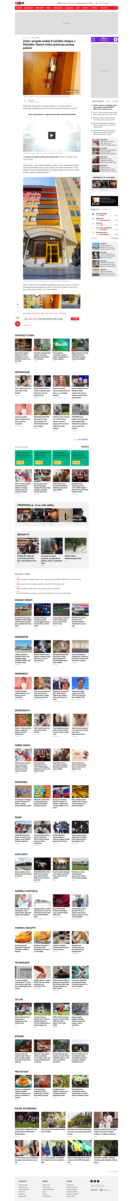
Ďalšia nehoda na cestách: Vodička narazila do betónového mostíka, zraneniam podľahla (80, 356)
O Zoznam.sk (23, 1181)
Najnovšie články (23, 574)
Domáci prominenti (19, 699)
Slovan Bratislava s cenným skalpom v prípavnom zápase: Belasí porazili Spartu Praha (61, 838)
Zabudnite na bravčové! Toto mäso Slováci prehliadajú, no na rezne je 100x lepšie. (42, 948)
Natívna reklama (46, 1196)
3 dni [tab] (108, 101)
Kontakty (69, 1181)
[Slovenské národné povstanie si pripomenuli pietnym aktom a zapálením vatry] (52, 546)
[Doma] (93, 228)
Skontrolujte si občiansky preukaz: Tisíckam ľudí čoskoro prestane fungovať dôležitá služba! (23, 803)
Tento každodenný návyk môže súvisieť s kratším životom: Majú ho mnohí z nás (61, 731)
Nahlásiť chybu (27, 325)
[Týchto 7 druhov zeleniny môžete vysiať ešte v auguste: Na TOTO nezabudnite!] (23, 720)
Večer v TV (106, 209)
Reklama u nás (46, 1185)
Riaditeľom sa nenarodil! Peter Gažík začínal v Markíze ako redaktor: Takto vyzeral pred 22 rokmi (61, 695)
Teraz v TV (95, 209)
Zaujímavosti (58, 8)
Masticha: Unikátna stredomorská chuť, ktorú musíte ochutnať (61, 947)
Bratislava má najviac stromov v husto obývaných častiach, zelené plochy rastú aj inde (79, 622)
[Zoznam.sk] (95, 1190)
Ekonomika (69, 8)
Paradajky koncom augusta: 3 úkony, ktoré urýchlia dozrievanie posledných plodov (60, 1092)
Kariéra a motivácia (26, 891)
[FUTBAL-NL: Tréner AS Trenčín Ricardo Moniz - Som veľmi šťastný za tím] (28, 546)
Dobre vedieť (18, 494)
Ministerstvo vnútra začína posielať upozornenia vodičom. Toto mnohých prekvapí (79, 875)
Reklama (45, 1181)
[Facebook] (91, 1181)
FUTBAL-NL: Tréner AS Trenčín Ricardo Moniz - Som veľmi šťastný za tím (26, 558)
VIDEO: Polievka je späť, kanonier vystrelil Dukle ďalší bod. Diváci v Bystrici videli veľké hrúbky (61, 1021)
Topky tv (86, 8)
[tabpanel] (104, 119)
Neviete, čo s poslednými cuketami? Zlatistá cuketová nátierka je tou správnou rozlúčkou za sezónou (23, 1093)
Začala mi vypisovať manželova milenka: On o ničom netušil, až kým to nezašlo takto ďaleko (108, 201)
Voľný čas (103, 8)
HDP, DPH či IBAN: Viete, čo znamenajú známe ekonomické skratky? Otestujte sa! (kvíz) (42, 803)
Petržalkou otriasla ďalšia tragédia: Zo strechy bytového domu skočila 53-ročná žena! (42, 356)
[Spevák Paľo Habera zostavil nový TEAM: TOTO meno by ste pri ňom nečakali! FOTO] (80, 683)
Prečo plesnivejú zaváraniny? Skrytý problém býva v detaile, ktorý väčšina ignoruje (41, 1092)
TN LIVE (19, 999)
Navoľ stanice (94, 238)
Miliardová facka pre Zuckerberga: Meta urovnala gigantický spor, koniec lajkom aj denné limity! (42, 622)
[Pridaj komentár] (17, 304)
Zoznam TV (23, 534)
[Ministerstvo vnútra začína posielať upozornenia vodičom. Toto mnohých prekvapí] (80, 864)
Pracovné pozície (21, 447)
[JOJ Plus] (93, 233)
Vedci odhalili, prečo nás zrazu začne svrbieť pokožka (42, 730)
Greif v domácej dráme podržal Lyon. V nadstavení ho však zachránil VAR (22, 1020)
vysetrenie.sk (56, 736)
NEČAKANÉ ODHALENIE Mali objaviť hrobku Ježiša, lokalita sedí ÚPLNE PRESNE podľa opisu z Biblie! (60, 659)
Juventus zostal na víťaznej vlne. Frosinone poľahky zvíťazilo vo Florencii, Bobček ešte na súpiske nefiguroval (42, 1021)
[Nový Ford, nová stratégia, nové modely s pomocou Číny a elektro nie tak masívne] (61, 864)
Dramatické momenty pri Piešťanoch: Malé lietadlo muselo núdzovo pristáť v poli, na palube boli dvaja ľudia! (23, 622)
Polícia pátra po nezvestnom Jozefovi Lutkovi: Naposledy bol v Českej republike (61, 356)
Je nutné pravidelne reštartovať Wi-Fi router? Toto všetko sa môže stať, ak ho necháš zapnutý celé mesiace (23, 984)
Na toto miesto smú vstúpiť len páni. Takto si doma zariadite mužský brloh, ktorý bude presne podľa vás (23, 1058)
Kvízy (78, 8)
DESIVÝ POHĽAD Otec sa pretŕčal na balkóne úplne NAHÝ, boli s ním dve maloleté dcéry (43, 593)
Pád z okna (49, 313)
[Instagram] (95, 1181)
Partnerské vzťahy (105, 198)
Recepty (16, 1099)
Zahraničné (29, 8)
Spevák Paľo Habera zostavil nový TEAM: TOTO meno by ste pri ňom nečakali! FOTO (79, 694)
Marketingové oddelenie (72, 1194)
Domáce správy (23, 600)
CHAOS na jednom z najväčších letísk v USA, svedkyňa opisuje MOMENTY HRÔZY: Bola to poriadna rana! (48, 579)
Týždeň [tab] (115, 101)
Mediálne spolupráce (57, 916)
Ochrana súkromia (23, 1187)
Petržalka (63, 313)
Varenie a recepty (25, 927)
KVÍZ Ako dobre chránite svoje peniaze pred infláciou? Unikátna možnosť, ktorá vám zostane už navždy (23, 488)
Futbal (18, 563)
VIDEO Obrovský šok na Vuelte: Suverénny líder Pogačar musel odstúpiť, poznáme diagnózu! (22, 838)
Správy (42, 565)
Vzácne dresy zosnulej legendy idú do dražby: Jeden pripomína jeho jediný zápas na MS (79, 838)
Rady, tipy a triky (18, 916)
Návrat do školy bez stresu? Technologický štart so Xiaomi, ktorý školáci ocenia (79, 766)
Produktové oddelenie (71, 1187)
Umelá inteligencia (76, 988)
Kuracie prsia (75, 953)
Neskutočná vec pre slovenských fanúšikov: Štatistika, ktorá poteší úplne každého (60, 487)
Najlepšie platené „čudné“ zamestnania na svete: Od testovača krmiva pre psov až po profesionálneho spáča (42, 913)
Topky (33, 37)
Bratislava (74, 628)
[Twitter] (98, 1181)
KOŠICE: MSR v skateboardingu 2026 (73, 557)
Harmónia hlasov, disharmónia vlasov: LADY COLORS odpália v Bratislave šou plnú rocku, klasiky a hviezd (80, 488)
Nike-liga (55, 1027)
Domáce (19, 8)
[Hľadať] (116, 8)
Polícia (56, 313)
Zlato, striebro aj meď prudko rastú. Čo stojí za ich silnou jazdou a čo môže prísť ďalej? (79, 803)
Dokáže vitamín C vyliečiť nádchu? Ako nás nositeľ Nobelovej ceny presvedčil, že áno (42, 983)
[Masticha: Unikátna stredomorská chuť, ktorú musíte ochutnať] (61, 937)
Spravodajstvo (69, 1185)
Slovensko (55, 843)
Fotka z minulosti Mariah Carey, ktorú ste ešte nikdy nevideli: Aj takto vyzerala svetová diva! (42, 694)
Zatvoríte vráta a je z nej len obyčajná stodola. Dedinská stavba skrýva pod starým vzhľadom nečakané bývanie (80, 1058)
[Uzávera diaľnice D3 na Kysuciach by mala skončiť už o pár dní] (23, 864)
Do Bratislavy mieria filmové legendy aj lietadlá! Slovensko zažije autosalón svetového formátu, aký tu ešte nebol (42, 488)
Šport (49, 8)
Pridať (76, 319)
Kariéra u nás (22, 1191)
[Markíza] (93, 214)
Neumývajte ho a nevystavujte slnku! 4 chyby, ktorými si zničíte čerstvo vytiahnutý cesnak (80, 1092)
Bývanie (19, 1036)
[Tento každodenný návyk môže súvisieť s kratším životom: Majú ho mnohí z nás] (61, 720)
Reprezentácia (75, 843)
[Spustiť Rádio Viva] (104, 38)
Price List (45, 1194)
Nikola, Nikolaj (82, 3)
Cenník (44, 1191)
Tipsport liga (37, 845)
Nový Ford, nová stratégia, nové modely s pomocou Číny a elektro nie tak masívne (61, 875)
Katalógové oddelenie (71, 1191)
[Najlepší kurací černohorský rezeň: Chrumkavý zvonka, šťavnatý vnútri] (80, 937)
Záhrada (55, 1097)
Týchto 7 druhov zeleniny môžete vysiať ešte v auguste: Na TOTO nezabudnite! (40, 584)
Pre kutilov (21, 1071)
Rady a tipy (55, 951)
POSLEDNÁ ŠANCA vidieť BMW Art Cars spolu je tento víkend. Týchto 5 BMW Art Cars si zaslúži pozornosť (42, 876)
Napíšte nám (22, 1194)
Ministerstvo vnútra (38, 313)
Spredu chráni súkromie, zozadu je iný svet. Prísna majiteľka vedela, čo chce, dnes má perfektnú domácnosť (61, 1058)
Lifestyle (94, 8)
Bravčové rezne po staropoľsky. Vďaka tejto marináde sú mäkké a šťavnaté (22, 948)
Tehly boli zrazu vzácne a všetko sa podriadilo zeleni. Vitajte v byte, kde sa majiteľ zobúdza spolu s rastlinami (42, 1058)
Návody (16, 990)
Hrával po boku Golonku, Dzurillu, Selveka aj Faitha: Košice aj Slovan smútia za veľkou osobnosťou (42, 839)
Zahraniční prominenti (39, 699)
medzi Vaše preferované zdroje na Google (45, 319)
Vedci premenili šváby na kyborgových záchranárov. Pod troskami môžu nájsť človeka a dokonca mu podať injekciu (61, 984)
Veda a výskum (37, 988)
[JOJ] (93, 219)
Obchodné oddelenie (71, 1189)
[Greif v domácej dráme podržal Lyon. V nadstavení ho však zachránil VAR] (23, 1009)
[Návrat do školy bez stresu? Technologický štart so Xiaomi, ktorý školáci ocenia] (80, 755)
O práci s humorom (38, 918)
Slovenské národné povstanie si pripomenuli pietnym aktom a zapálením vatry (51, 559)
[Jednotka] (93, 223)
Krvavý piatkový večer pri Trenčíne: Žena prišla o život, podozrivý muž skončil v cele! (61, 621)
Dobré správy (23, 745)
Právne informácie (23, 1185)
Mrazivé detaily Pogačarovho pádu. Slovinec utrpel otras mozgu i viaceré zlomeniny (78, 1021)
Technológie (22, 962)
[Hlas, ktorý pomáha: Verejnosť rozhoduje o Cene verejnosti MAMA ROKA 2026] (61, 900)
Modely (54, 880)
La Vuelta (17, 843)
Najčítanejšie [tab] (98, 101)
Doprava (17, 878)
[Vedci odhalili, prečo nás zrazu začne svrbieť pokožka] (42, 720)
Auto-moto (21, 854)
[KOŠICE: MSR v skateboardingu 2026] (75, 546)
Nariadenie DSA (22, 1196)
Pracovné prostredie (76, 918)
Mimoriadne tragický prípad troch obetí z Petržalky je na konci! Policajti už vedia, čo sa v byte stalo (23, 357)
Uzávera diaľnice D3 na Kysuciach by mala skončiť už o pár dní (23, 874)
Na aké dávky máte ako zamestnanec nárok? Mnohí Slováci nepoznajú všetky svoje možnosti (23, 912)
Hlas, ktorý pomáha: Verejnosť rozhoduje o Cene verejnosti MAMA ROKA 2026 (60, 912)
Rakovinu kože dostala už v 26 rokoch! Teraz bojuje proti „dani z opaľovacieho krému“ (80, 731)
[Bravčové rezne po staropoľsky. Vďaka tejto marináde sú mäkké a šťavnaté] (23, 937)
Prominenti (40, 8)
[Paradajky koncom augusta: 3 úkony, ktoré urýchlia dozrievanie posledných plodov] (61, 1081)
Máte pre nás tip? (70, 1196)
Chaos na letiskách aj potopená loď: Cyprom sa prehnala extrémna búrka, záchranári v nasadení (80, 658)
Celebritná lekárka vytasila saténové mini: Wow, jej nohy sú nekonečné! (38, 589)
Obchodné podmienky (48, 1189)
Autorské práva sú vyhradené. (97, 1186)
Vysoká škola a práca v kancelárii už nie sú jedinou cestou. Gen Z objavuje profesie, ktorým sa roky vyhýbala (80, 913)
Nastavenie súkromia (24, 1189)
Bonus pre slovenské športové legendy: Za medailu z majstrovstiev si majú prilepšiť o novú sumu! (60, 804)
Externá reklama (47, 1187)
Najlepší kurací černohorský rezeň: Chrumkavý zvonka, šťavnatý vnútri (78, 948)
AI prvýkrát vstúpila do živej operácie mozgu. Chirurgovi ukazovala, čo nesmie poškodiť (80, 983)
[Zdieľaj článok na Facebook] (17, 311)
